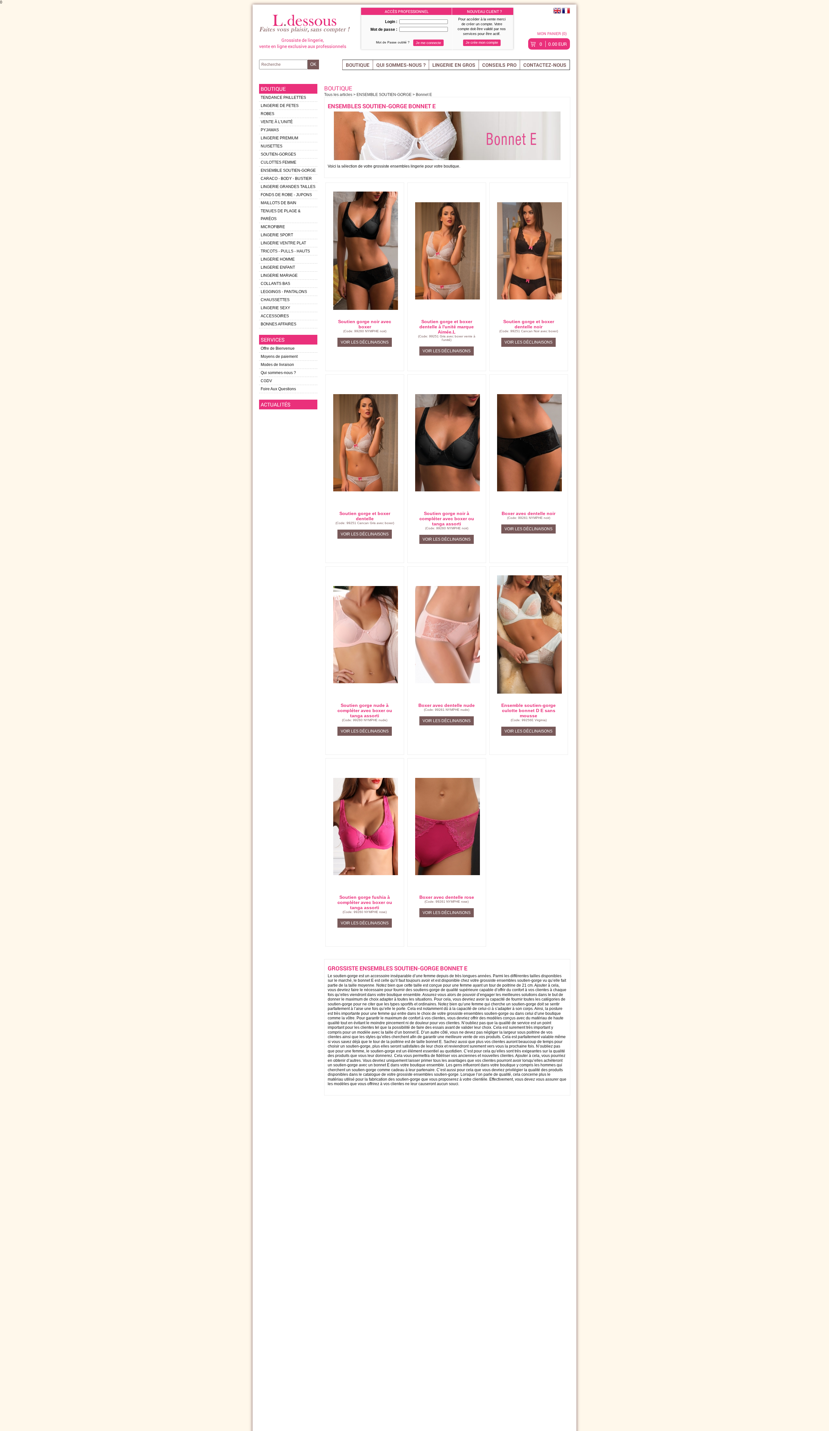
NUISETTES (271, 146)
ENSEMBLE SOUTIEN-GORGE (288, 170)
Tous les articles (338, 94)
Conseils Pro (499, 65)
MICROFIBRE (273, 227)
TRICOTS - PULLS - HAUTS (285, 251)
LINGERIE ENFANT (278, 267)
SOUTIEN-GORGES (278, 154)
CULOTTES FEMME (278, 162)
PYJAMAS (270, 130)
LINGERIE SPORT (277, 235)
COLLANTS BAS (275, 283)
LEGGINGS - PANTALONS (284, 291)
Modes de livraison (277, 364)
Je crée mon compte (482, 42)
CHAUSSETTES (275, 300)
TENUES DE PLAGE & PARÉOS (281, 215)
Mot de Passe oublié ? (393, 42)
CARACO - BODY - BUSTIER (286, 178)
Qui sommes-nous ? (401, 65)
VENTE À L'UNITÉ (277, 122)
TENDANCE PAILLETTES (283, 97)
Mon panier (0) (552, 33)
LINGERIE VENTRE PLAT (283, 243)
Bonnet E (424, 94)
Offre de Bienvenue (278, 348)
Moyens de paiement (279, 356)
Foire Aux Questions (278, 389)
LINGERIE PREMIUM (279, 138)
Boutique (357, 65)
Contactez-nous (544, 65)
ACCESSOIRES (275, 316)
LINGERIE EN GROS (453, 65)
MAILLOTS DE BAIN (278, 203)
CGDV (266, 381)
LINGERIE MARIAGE (279, 275)
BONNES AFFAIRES (278, 324)
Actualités (275, 404)
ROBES (267, 113)
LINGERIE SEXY (275, 308)
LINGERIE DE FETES (280, 105)
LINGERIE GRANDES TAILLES (288, 186)
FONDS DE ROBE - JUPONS (286, 195)
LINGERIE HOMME (278, 259)
